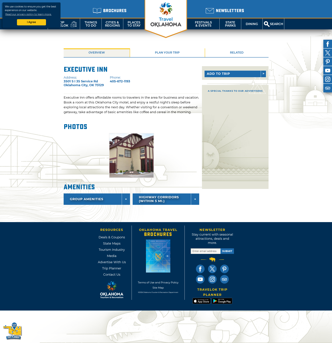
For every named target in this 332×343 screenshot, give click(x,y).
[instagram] (327, 79)
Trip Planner (111, 268)
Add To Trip (218, 74)
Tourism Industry (112, 250)
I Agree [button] (31, 22)
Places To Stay (134, 24)
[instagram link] (212, 279)
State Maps (112, 243)
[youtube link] (200, 279)
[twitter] (327, 53)
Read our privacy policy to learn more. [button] (28, 14)
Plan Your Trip (167, 52)
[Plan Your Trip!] (12, 330)
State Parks (230, 24)
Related (236, 52)
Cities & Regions (112, 24)
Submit (227, 251)
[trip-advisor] (327, 88)
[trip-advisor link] (224, 279)
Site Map (158, 287)
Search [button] (276, 24)
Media (112, 256)
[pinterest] (327, 61)
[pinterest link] (224, 269)
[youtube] (327, 70)
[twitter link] (212, 269)
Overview (97, 52)
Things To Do (91, 24)
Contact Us (111, 275)
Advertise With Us (112, 262)
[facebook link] (200, 269)
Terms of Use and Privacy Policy (158, 282)
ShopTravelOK (59, 24)
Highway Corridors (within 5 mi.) (159, 199)
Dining (252, 24)
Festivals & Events (203, 24)
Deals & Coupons (112, 237)
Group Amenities (86, 199)
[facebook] (327, 44)
